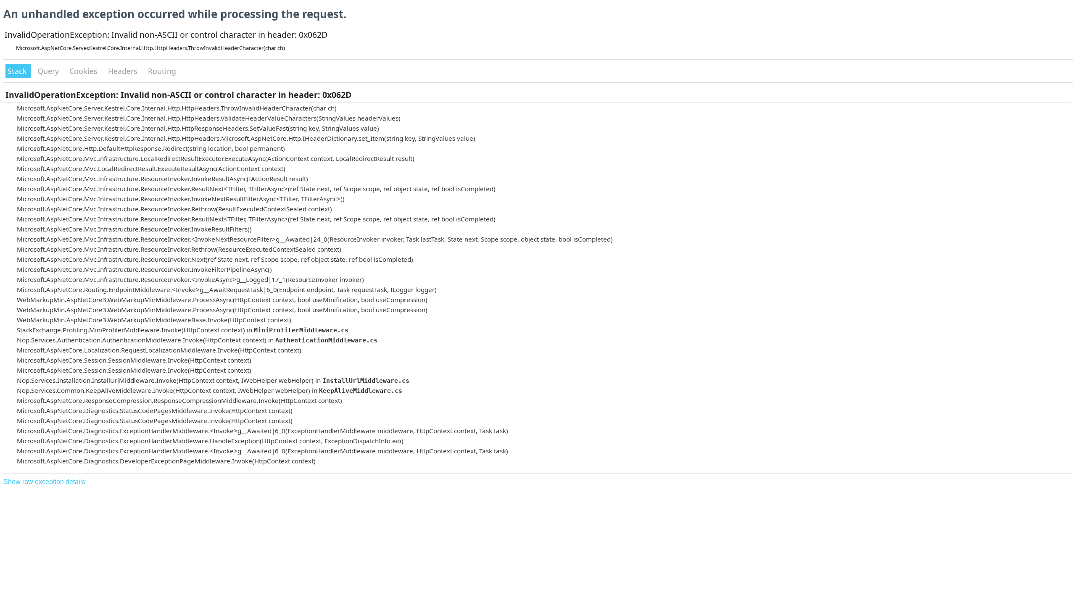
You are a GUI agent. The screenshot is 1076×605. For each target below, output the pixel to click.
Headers (124, 71)
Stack (18, 71)
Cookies (84, 71)
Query (49, 71)
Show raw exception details (44, 481)
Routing (162, 71)
